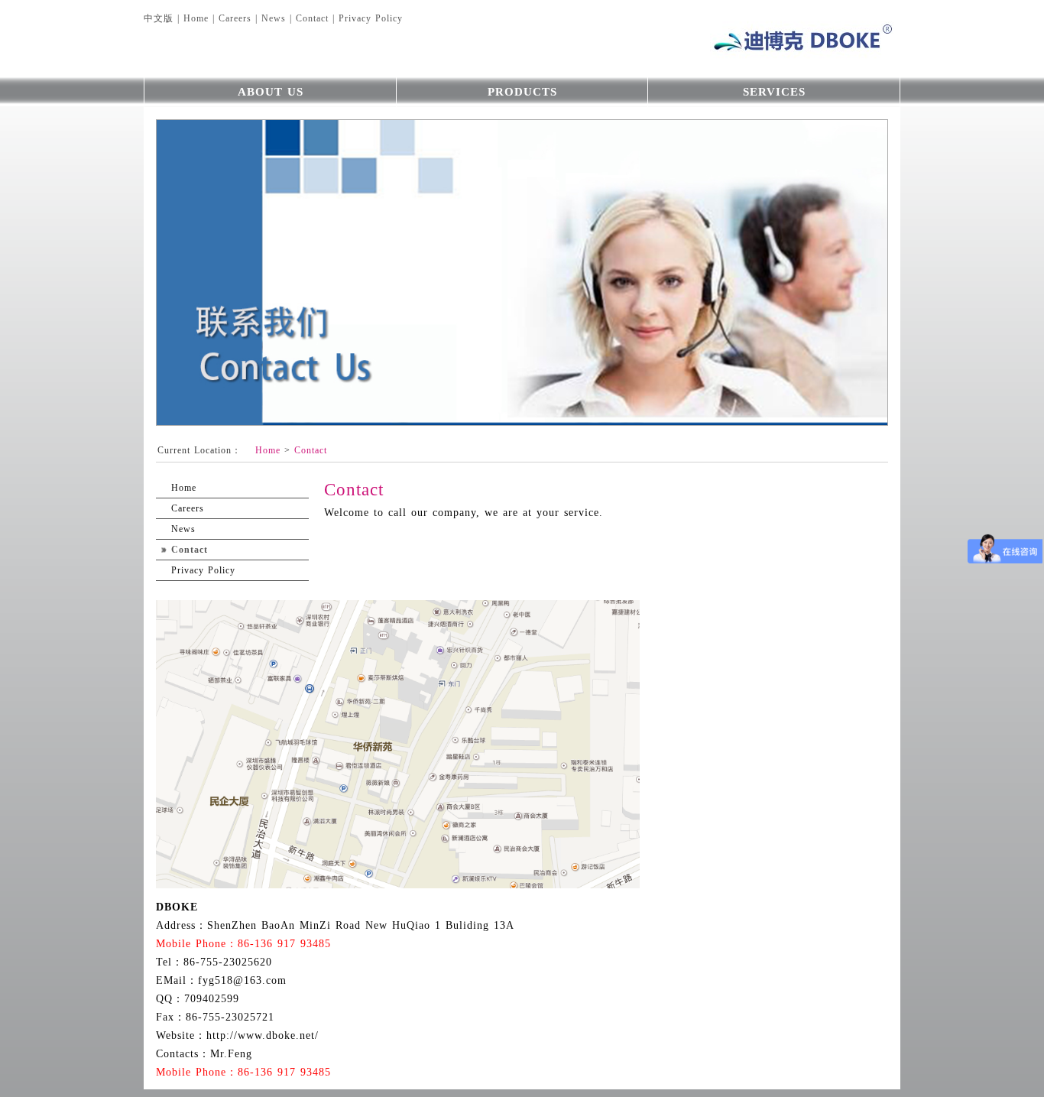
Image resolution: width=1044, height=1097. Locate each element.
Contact (312, 18)
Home (196, 18)
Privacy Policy (371, 18)
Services (774, 92)
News (273, 18)
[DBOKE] (766, 38)
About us (270, 92)
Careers (235, 18)
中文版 (158, 18)
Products (522, 92)
